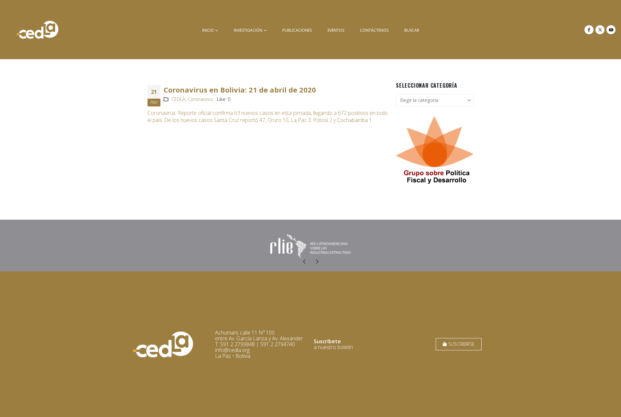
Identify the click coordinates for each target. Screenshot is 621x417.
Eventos (336, 30)
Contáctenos (374, 30)
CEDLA (178, 99)
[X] (600, 29)
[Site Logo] (37, 29)
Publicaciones (297, 30)
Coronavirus (200, 99)
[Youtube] (611, 29)
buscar (411, 30)
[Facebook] (589, 29)
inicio (208, 30)
